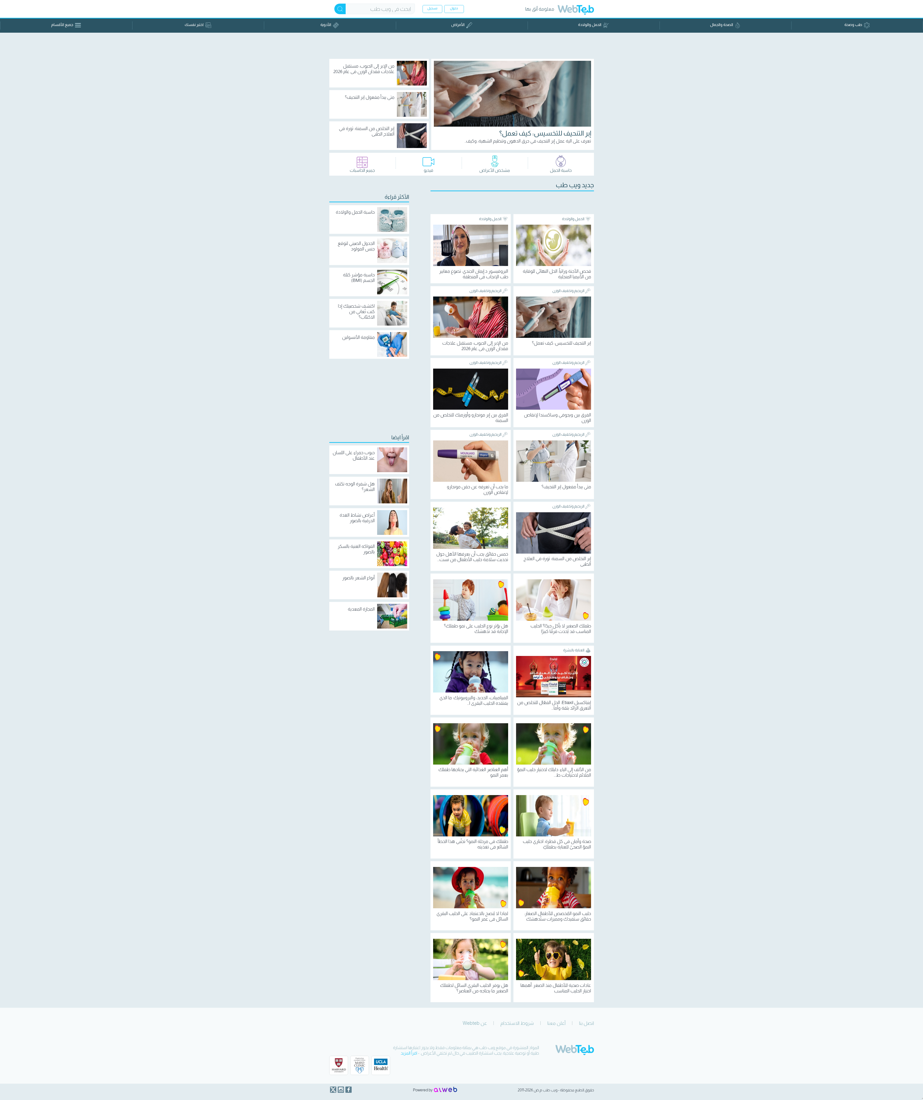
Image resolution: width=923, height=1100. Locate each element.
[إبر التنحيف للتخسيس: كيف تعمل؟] (512, 94)
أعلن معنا (556, 1023)
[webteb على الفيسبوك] (348, 1090)
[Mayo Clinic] (359, 1065)
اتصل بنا (586, 1023)
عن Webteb (475, 1023)
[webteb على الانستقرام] (341, 1090)
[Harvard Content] (338, 1065)
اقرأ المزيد (409, 1053)
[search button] (340, 9)
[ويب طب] (576, 10)
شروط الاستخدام (517, 1023)
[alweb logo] (445, 1090)
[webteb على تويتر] (333, 1090)
